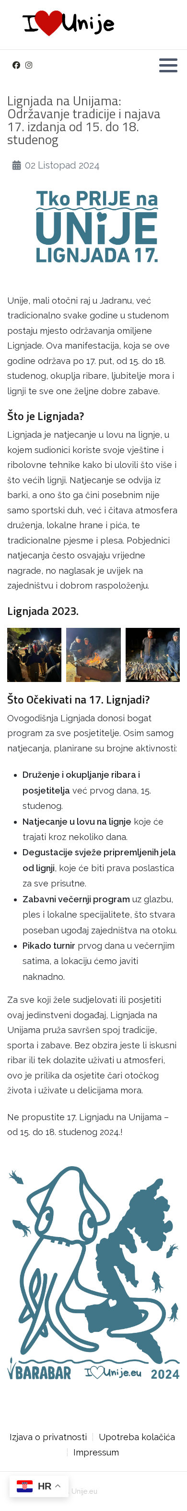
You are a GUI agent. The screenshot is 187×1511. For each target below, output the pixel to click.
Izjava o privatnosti (48, 1437)
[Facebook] (16, 65)
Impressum (96, 1452)
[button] (168, 65)
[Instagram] (29, 65)
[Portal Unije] (66, 25)
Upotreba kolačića (137, 1437)
